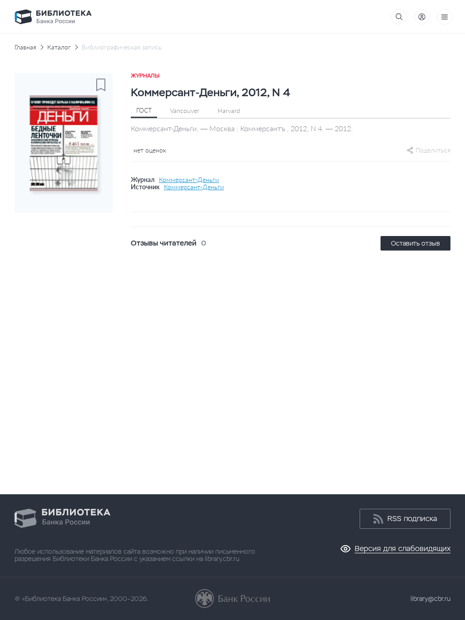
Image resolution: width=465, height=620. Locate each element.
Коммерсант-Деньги (189, 179)
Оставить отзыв (415, 243)
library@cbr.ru (430, 599)
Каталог (59, 47)
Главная (25, 47)
